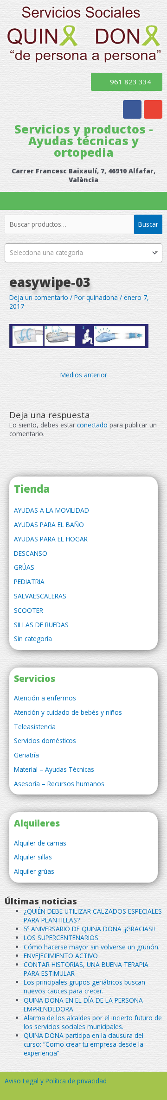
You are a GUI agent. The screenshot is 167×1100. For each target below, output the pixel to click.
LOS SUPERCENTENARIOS (61, 937)
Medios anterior (83, 374)
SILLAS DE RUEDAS (41, 624)
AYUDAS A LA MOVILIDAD (51, 510)
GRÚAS (24, 567)
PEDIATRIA (29, 581)
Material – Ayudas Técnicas (54, 769)
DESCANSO (30, 553)
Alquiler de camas (40, 843)
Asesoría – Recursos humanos (59, 783)
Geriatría (26, 754)
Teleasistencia (35, 726)
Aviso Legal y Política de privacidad (56, 1080)
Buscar (148, 224)
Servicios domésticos (45, 740)
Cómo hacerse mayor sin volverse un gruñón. (92, 946)
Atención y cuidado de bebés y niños (68, 712)
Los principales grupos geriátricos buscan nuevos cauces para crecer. (84, 986)
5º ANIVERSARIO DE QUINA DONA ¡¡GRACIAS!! (89, 928)
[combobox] (83, 252)
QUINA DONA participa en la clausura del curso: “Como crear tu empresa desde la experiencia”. (83, 1044)
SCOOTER (28, 610)
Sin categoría (33, 638)
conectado (92, 424)
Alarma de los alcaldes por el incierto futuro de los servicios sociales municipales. (93, 1022)
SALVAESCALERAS (40, 595)
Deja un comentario (38, 297)
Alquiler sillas (33, 856)
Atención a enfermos (45, 697)
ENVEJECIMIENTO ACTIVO (61, 955)
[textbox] (83, 252)
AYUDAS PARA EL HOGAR (51, 538)
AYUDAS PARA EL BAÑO (49, 524)
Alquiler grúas (34, 871)
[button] (83, 201)
